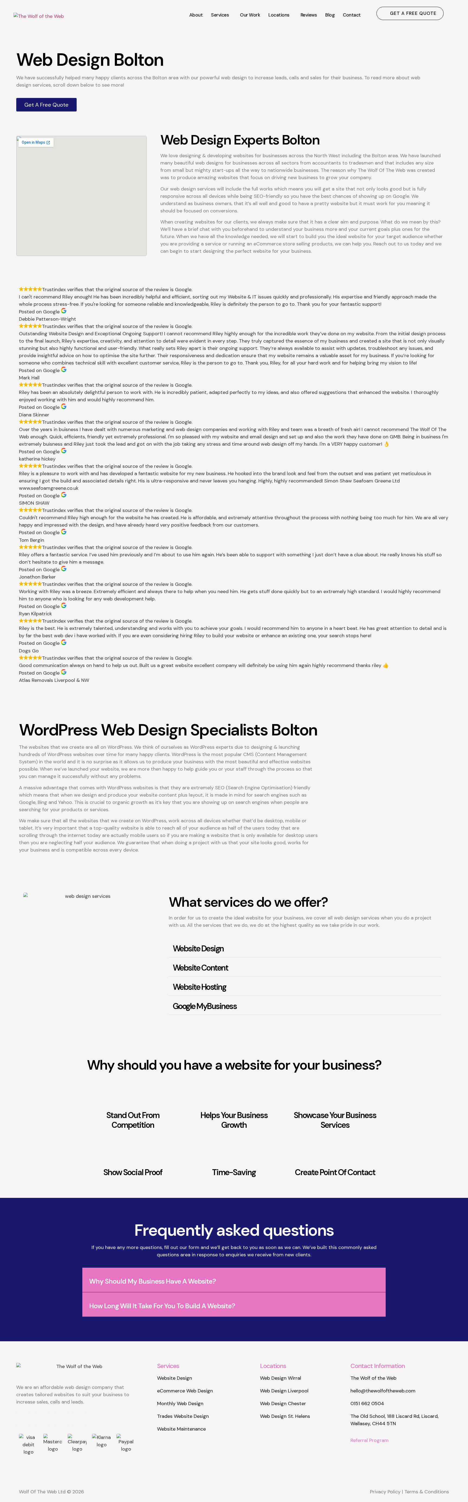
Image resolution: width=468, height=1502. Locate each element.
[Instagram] (23, 1419)
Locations (279, 15)
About (196, 15)
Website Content (200, 967)
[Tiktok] (61, 1419)
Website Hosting (199, 987)
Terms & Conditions (426, 1491)
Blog (329, 15)
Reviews (309, 15)
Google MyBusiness (205, 1006)
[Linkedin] (42, 1419)
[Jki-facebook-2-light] (80, 1419)
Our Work (250, 15)
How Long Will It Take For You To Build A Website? (162, 1305)
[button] (221, 15)
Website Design (198, 948)
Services (220, 15)
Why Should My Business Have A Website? (152, 1281)
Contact (352, 15)
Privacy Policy (385, 1491)
